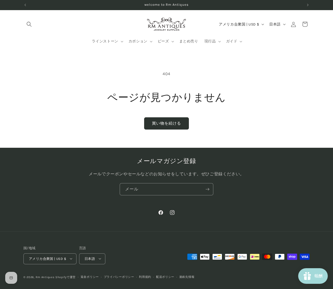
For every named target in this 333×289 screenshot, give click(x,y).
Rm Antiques (45, 277)
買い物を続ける (166, 123)
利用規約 (145, 276)
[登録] (207, 189)
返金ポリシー (90, 276)
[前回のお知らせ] (25, 5)
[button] (29, 24)
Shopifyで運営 (65, 277)
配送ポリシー (165, 276)
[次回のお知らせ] (307, 5)
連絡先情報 (187, 276)
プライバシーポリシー (119, 276)
